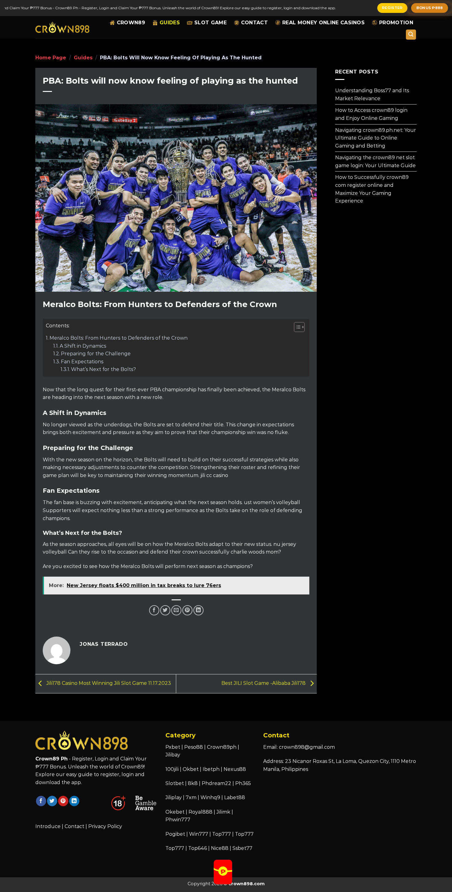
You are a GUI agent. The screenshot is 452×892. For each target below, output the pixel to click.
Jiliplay (173, 797)
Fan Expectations (82, 362)
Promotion (396, 23)
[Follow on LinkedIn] (74, 801)
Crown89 (131, 23)
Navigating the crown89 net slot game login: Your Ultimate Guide (375, 161)
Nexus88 (235, 769)
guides (170, 23)
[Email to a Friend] (176, 610)
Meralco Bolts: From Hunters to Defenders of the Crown (119, 338)
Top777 (221, 834)
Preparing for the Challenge (96, 354)
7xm (191, 797)
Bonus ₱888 (429, 8)
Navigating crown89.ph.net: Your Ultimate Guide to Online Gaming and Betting (375, 137)
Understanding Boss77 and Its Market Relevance (372, 94)
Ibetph (211, 769)
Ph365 (243, 783)
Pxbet (172, 747)
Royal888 (200, 812)
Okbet (191, 769)
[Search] (411, 35)
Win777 (198, 834)
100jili (172, 769)
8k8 (193, 783)
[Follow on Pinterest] (63, 801)
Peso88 (193, 747)
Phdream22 (216, 783)
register (392, 8)
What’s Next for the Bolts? (103, 369)
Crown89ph (221, 747)
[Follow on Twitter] (52, 801)
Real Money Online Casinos (323, 23)
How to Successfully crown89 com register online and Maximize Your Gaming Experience (372, 189)
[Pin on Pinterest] (187, 610)
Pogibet (175, 834)
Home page (50, 58)
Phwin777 (177, 820)
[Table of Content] (299, 327)
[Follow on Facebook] (41, 801)
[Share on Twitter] (165, 610)
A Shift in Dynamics (83, 346)
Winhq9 (210, 797)
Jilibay (172, 755)
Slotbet (174, 783)
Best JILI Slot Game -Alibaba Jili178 (264, 683)
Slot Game (210, 23)
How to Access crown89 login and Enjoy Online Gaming (371, 114)
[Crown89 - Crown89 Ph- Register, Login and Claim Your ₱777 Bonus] (62, 27)
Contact (254, 23)
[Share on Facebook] (154, 610)
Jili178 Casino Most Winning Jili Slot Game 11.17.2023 (108, 683)
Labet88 (234, 797)
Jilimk (223, 812)
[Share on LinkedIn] (198, 610)
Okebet (175, 812)
